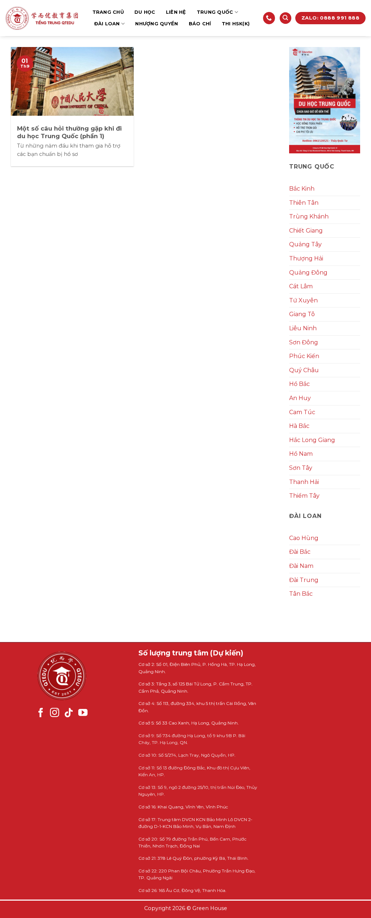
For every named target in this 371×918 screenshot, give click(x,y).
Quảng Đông (308, 272)
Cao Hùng (303, 538)
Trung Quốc (215, 12)
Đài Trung (303, 580)
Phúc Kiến (304, 356)
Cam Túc (302, 412)
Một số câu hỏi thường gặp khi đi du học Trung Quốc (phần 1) (69, 132)
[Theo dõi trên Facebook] (41, 713)
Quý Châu (304, 370)
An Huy (300, 398)
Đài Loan (107, 23)
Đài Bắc (299, 551)
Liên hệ (176, 12)
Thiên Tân (303, 202)
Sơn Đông (303, 342)
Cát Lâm (301, 286)
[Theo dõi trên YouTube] (83, 713)
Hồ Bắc (299, 384)
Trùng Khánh (309, 216)
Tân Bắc (301, 593)
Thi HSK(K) (236, 23)
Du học (144, 12)
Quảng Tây (305, 244)
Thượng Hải (306, 258)
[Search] (285, 18)
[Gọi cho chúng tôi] (269, 18)
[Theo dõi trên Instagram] (54, 713)
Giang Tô (302, 314)
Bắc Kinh (301, 188)
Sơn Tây (300, 467)
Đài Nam (301, 565)
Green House (209, 908)
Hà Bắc (299, 425)
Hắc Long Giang (312, 440)
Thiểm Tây (304, 495)
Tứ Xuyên (303, 300)
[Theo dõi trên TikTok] (69, 713)
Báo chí (200, 23)
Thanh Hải (304, 482)
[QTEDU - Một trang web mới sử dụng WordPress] (41, 18)
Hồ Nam (301, 453)
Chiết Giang (306, 230)
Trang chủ (108, 12)
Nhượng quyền (156, 23)
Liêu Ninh (303, 328)
